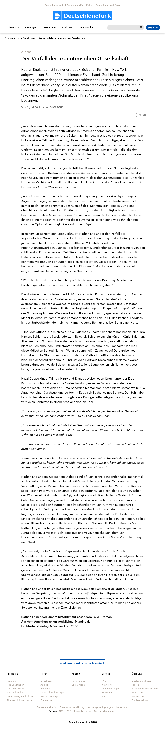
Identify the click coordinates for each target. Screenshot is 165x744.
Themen (11, 27)
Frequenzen (46, 700)
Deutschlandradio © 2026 (82, 722)
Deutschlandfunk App (52, 692)
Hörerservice (78, 680)
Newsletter (107, 684)
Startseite (10, 38)
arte (88, 711)
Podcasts (67, 27)
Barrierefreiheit (140, 700)
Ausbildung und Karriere (145, 688)
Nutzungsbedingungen (100, 707)
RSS (104, 696)
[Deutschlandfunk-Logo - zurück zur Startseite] (82, 15)
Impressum (122, 707)
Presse (135, 684)
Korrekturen (138, 696)
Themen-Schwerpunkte (19, 700)
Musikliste (107, 692)
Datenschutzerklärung (72, 707)
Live (155, 27)
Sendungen (30, 27)
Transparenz (138, 692)
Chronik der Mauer (104, 711)
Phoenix (78, 711)
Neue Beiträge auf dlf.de (20, 696)
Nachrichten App (49, 696)
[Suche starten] (141, 27)
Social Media (79, 684)
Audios (44, 684)
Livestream (46, 680)
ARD (61, 711)
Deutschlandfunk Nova (108, 5)
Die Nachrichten (15, 688)
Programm (50, 27)
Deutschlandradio (54, 5)
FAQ (104, 680)
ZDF (69, 711)
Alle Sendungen (27, 38)
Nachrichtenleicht (16, 692)
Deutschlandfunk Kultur (80, 5)
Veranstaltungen (111, 688)
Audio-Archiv (86, 27)
